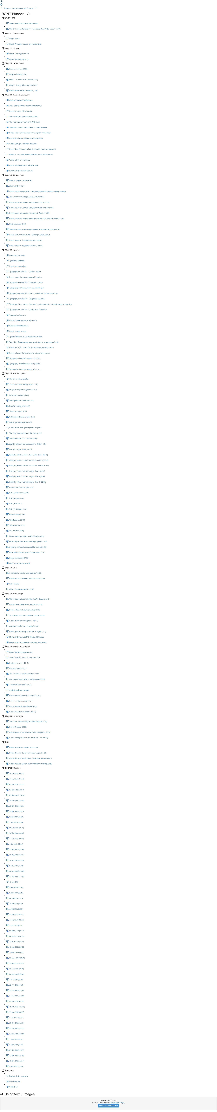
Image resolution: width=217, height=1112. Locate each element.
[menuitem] (1, 5)
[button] (1, 2)
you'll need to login (117, 1102)
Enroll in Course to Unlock (108, 1105)
